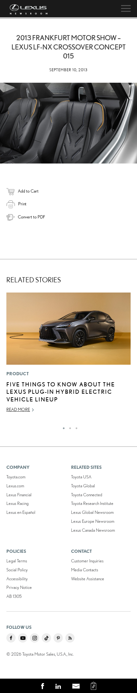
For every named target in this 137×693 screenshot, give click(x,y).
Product (17, 373)
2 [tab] (68, 426)
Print (22, 203)
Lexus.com (15, 485)
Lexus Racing (17, 503)
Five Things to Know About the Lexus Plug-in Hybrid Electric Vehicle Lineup (60, 391)
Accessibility (17, 578)
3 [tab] (74, 426)
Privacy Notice (19, 587)
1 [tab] (62, 426)
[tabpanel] (68, 355)
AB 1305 (14, 596)
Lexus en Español (20, 512)
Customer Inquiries (87, 560)
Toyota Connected (86, 494)
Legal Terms (16, 560)
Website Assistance (87, 578)
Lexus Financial (19, 494)
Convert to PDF (31, 216)
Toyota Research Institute (92, 503)
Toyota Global (83, 485)
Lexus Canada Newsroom (93, 530)
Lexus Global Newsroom (92, 512)
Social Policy (17, 569)
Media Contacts (84, 569)
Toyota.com (15, 476)
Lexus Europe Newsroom (92, 521)
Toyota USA (81, 476)
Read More (18, 409)
